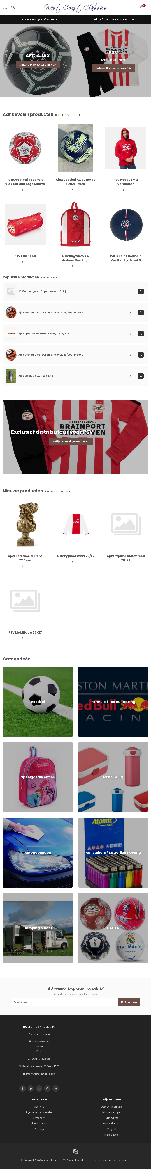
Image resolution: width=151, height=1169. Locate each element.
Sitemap (39, 1129)
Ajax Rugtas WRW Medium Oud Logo (75, 258)
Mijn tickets (112, 1118)
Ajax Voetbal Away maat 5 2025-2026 (75, 182)
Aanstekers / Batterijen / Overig (95, 819)
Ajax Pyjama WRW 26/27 (75, 556)
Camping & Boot (11, 894)
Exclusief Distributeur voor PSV (113, 68)
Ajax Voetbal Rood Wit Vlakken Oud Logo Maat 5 (25, 182)
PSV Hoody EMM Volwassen (126, 182)
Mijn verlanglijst (112, 1123)
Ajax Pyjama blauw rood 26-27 (126, 558)
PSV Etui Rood (25, 256)
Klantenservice (39, 1123)
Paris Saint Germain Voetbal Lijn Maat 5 (125, 258)
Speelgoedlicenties (13, 744)
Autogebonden (11, 819)
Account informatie (111, 1106)
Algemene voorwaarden (39, 1112)
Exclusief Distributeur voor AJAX (37, 64)
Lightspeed (85, 1160)
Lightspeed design (102, 1160)
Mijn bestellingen (111, 1112)
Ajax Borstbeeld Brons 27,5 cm (25, 558)
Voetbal (7, 668)
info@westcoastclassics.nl (40, 1073)
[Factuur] (75, 1151)
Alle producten (112, 1134)
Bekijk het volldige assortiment (71, 441)
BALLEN (82, 894)
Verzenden (39, 1118)
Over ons (39, 1106)
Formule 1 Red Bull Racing (92, 668)
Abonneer (130, 1002)
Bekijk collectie (67, 115)
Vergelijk (112, 1129)
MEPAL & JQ (84, 744)
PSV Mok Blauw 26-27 (25, 632)
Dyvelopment (123, 1160)
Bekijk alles (49, 277)
